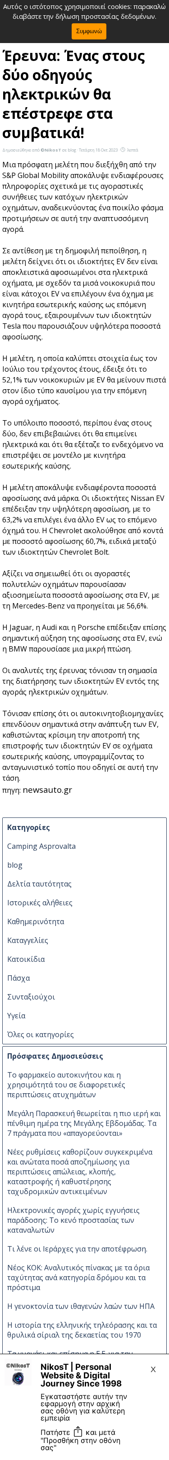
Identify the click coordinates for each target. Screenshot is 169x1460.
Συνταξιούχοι (31, 997)
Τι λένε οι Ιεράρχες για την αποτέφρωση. (77, 1249)
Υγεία (16, 1016)
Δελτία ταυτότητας (39, 884)
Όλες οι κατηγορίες (40, 1034)
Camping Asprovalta (41, 846)
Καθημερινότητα (35, 921)
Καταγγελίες (27, 940)
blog (15, 865)
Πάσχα (18, 978)
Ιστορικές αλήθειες (40, 903)
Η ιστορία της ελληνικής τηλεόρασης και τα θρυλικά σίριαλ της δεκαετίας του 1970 (82, 1330)
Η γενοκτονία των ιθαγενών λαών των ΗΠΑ (81, 1306)
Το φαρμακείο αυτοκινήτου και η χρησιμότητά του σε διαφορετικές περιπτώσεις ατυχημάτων (66, 1084)
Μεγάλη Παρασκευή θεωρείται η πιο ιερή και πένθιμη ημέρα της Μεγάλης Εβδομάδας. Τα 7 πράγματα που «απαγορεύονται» (84, 1123)
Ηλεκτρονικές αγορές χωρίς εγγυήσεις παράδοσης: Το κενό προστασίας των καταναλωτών (73, 1220)
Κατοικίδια (26, 959)
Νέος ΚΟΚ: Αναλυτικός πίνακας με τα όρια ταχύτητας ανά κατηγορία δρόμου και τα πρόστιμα (78, 1277)
